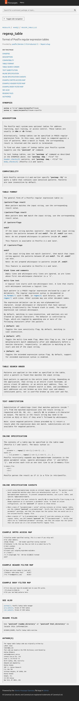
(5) (38, 296)
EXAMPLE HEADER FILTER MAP (13, 83)
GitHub (46, 690)
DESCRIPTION (7, 57)
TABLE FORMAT (8, 63)
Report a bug (45, 44)
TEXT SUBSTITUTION (10, 70)
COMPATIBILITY (8, 60)
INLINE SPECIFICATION (10, 73)
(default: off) (12, 336)
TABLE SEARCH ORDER (10, 67)
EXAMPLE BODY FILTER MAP (12, 87)
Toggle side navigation (14, 19)
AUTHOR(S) (6, 97)
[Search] (75, 10)
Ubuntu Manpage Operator (24, 690)
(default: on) (11, 326)
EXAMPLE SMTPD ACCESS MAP (13, 80)
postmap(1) (7, 605)
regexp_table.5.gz (29, 27)
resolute (6, 27)
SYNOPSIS (6, 54)
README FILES (7, 93)
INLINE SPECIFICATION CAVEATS (14, 77)
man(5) (16, 27)
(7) (10, 296)
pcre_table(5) (8, 608)
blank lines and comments (16, 271)
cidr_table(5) (8, 610)
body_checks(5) (11, 162)
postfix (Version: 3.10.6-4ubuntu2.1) (25, 44)
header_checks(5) (12, 159)
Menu (22, 2)
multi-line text (11, 281)
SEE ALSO (5, 90)
